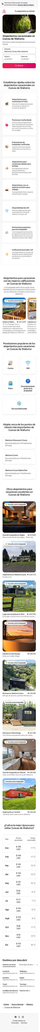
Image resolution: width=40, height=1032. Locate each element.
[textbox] (10, 59)
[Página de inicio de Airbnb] (4, 11)
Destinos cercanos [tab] (9, 965)
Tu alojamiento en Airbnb (25, 11)
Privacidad (15, 1023)
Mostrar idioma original (26, 5)
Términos (24, 1023)
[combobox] (19, 51)
